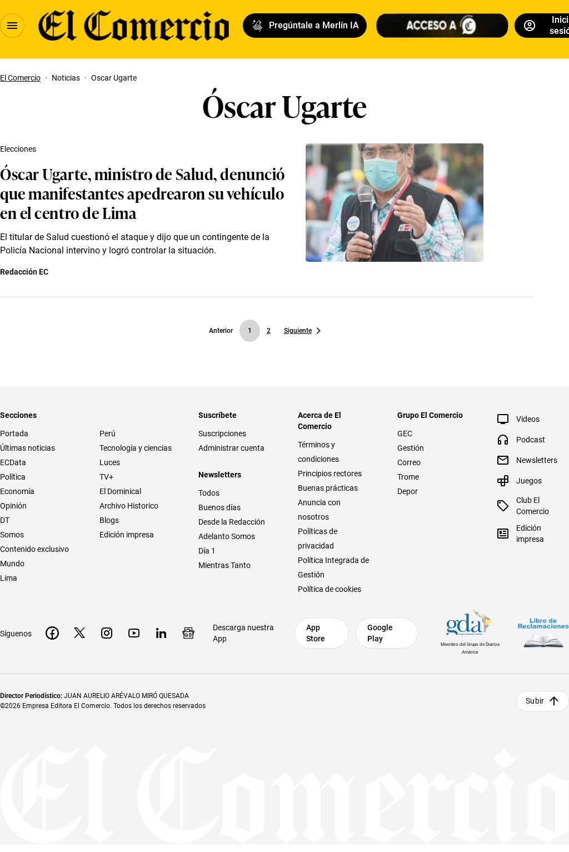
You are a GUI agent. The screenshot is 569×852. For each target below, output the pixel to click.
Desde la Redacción (231, 521)
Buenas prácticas (328, 488)
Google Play (380, 633)
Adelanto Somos (226, 536)
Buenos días (219, 507)
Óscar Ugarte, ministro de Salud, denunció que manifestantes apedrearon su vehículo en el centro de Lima (142, 192)
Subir (535, 700)
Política (13, 476)
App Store (315, 633)
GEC (404, 433)
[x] (79, 633)
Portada (14, 433)
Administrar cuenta (231, 448)
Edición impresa (126, 534)
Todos (208, 493)
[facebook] (52, 633)
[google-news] (188, 633)
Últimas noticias (27, 448)
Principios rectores (330, 473)
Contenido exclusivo (34, 549)
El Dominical (120, 491)
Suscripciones (222, 433)
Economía (17, 491)
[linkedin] (161, 633)
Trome (408, 476)
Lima (8, 578)
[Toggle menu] (12, 25)
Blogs (109, 520)
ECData (13, 462)
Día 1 (207, 550)
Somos (12, 534)
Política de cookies (329, 589)
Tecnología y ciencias (135, 448)
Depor (407, 491)
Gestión (410, 448)
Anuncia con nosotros (319, 509)
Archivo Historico (128, 505)
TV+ (106, 476)
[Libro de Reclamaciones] (543, 633)
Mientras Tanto (224, 565)
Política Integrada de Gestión (333, 567)
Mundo (12, 563)
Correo (409, 462)
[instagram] (106, 633)
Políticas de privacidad (317, 538)
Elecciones (18, 149)
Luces (109, 462)
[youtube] (134, 633)
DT (4, 520)
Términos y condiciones (318, 452)
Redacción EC (24, 271)
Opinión (13, 505)
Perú (107, 433)
